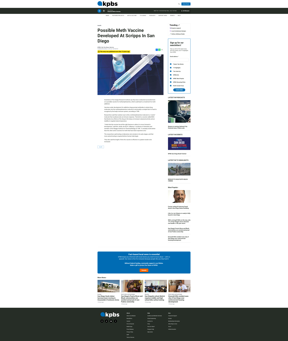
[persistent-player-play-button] (99, 11)
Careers (128, 321)
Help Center (150, 332)
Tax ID (169, 326)
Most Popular (173, 187)
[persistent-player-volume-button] (104, 11)
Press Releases (130, 329)
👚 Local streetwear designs (178, 31)
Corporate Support (172, 315)
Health (99, 25)
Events (172, 15)
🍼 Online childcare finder (177, 34)
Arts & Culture (132, 15)
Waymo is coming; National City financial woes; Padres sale (177, 127)
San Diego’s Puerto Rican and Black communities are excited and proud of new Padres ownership (178, 230)
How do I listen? (151, 326)
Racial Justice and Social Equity (128, 294)
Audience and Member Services (154, 315)
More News (102, 278)
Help (179, 15)
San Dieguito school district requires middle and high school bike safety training (155, 298)
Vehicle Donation (172, 329)
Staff (128, 334)
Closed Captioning (151, 318)
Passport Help (150, 329)
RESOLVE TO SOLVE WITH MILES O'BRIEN (178, 180)
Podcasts (152, 15)
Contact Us (150, 321)
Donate (144, 270)
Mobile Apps (129, 326)
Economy (99, 294)
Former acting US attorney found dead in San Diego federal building (178, 207)
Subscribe (179, 90)
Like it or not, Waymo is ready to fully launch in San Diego (179, 214)
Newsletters (129, 318)
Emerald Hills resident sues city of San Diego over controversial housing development (178, 238)
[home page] (108, 4)
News (107, 15)
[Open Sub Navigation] (110, 15)
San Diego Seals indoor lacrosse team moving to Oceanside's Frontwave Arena (108, 298)
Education (147, 294)
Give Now (186, 4)
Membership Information (174, 321)
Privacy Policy (130, 332)
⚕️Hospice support (175, 28)
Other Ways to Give (172, 323)
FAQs (148, 323)
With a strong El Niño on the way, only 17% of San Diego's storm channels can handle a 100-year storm (179, 221)
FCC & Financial (130, 323)
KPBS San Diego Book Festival (177, 154)
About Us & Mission (131, 315)
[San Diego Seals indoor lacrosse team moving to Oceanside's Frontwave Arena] (109, 286)
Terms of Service (130, 337)
